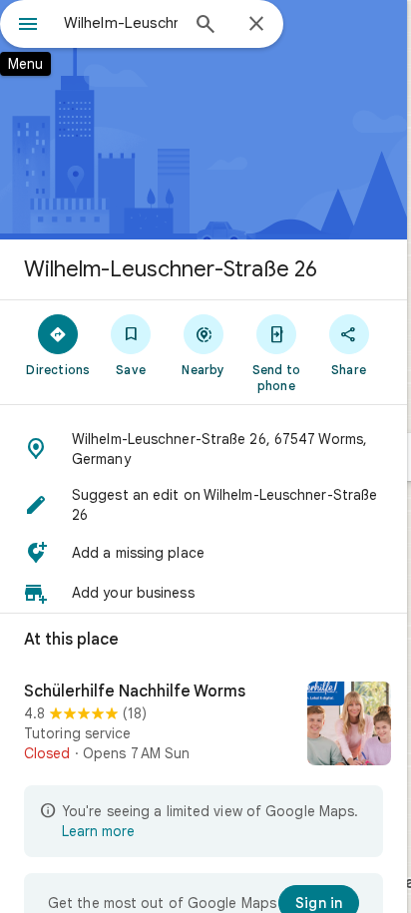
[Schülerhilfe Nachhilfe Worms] (203, 725)
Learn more (98, 831)
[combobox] (121, 23)
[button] (203, 449)
